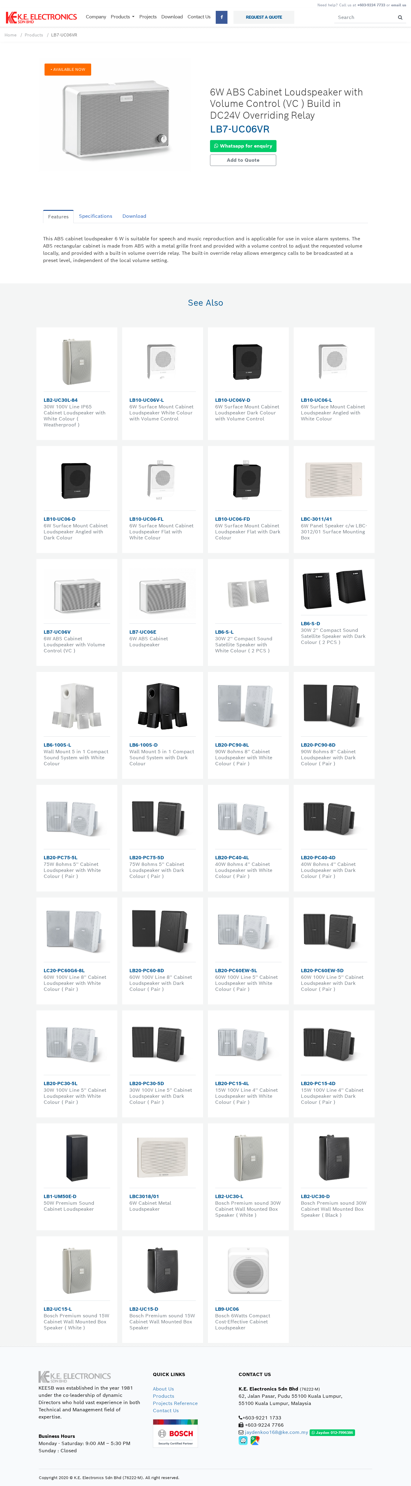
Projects (147, 17)
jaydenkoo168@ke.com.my (276, 1432)
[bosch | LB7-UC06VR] (115, 114)
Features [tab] (58, 217)
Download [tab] (134, 216)
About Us (163, 1389)
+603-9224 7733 (371, 5)
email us (398, 5)
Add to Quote (243, 160)
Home (11, 35)
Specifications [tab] (95, 216)
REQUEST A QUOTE (264, 17)
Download (172, 17)
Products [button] (121, 17)
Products (34, 35)
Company (96, 17)
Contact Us (198, 17)
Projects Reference (175, 1403)
